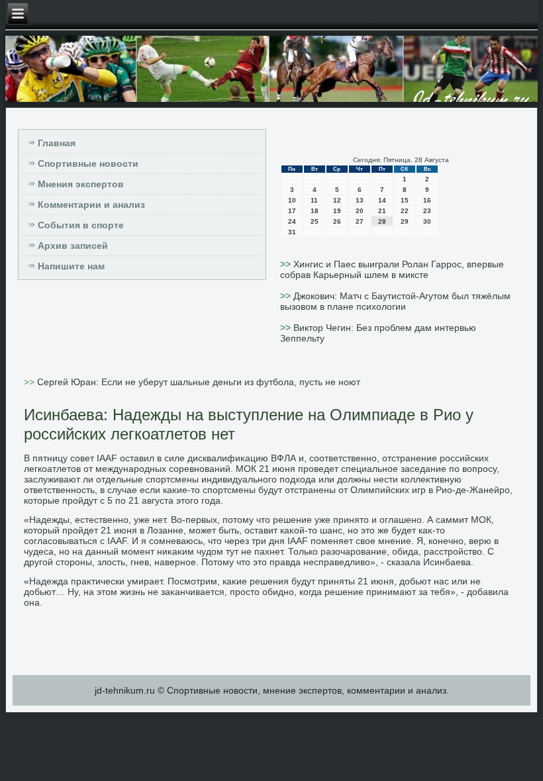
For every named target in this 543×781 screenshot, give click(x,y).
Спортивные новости (88, 163)
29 (405, 221)
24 (292, 221)
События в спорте (81, 225)
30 (427, 221)
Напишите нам (71, 266)
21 (382, 210)
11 (314, 200)
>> (286, 264)
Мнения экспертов (81, 184)
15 (405, 200)
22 (405, 210)
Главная (56, 143)
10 (292, 200)
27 (360, 221)
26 (337, 221)
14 (382, 200)
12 (337, 200)
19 (337, 210)
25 (315, 221)
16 (427, 200)
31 (292, 232)
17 (292, 210)
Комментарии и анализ (91, 204)
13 (360, 200)
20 (360, 210)
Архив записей (73, 245)
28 (382, 221)
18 (315, 210)
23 (427, 210)
